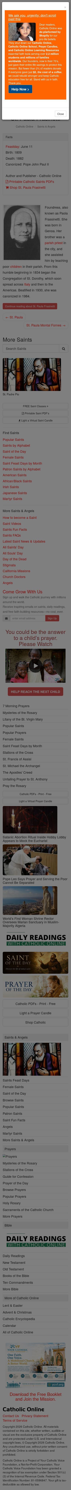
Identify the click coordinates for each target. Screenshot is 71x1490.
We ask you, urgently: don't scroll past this (32, 17)
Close (60, 114)
